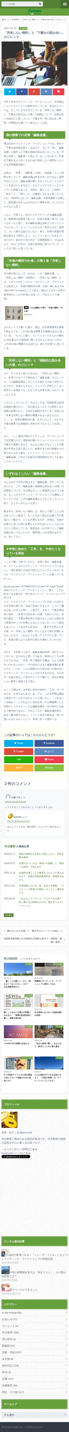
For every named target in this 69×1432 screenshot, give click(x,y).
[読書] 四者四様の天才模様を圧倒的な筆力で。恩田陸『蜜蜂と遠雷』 (33, 940)
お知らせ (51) (9, 1319)
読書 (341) (8, 1378)
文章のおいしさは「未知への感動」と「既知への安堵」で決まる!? (41, 865)
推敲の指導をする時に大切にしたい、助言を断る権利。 (41, 855)
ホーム (6, 19)
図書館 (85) (8, 1345)
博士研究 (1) (9, 1339)
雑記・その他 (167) (13, 1391)
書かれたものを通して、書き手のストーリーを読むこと (35, 931)
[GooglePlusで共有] (34, 91)
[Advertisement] (34, 1197)
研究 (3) (6, 1372)
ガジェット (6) (10, 1325)
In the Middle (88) (12, 1312)
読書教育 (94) (9, 1385)
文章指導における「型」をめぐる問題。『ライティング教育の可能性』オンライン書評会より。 (41, 889)
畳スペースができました (23, 1289)
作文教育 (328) (10, 1332)
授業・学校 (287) (11, 1352)
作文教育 (15, 19)
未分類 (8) (7, 1358)
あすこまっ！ (20, 1427)
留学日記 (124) (10, 1365)
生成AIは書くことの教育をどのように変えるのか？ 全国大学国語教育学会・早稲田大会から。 (41, 876)
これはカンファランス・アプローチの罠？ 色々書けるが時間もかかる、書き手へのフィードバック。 (41, 902)
